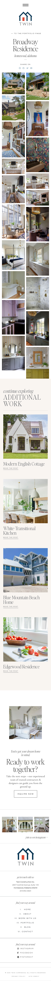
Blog (25, 927)
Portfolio (25, 923)
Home (25, 909)
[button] (20, 68)
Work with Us (25, 918)
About (25, 914)
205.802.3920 (25, 891)
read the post (10, 537)
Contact (25, 932)
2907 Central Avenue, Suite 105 (25, 885)
